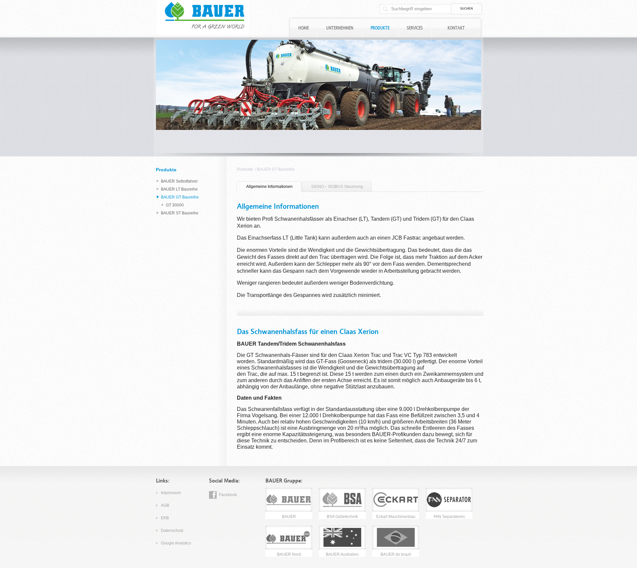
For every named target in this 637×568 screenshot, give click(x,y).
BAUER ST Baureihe (179, 213)
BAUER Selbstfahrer (179, 181)
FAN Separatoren (449, 516)
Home (303, 28)
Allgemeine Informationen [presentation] (269, 186)
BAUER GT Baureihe (276, 169)
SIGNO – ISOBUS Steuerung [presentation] (337, 186)
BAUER (289, 516)
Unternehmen (339, 28)
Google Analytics (176, 543)
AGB (165, 505)
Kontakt (456, 28)
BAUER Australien (342, 554)
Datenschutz (172, 530)
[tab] (269, 187)
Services (415, 28)
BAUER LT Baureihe (179, 189)
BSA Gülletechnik (342, 516)
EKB (165, 518)
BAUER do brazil (396, 554)
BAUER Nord (289, 554)
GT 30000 (175, 205)
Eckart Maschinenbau (395, 516)
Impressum (171, 492)
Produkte (380, 28)
